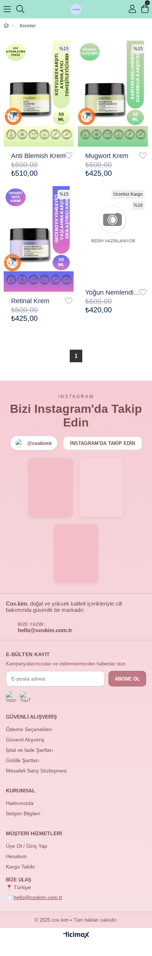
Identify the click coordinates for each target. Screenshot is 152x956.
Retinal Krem (30, 301)
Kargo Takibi (20, 867)
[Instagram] (11, 697)
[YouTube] (25, 697)
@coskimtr (39, 443)
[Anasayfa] (13, 25)
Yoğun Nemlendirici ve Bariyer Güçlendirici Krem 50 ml (113, 292)
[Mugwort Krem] (113, 94)
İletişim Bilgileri (23, 813)
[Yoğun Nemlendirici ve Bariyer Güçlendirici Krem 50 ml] (113, 235)
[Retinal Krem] (39, 239)
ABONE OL (127, 679)
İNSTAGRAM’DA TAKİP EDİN (102, 443)
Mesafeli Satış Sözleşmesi (36, 771)
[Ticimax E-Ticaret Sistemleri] (76, 935)
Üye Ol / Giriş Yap (26, 846)
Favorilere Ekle (68, 156)
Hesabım (16, 856)
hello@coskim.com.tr (45, 630)
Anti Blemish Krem (38, 156)
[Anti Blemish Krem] (39, 94)
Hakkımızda (20, 803)
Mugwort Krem (106, 156)
